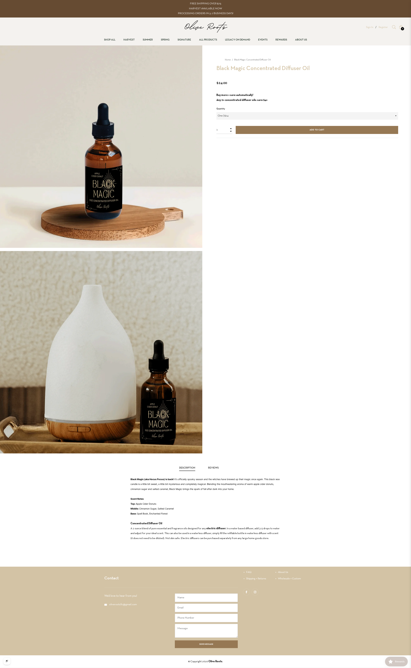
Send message (206, 644)
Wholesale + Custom (289, 578)
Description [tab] (187, 468)
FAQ (248, 572)
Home (228, 60)
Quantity (220, 109)
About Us (283, 572)
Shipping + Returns (256, 578)
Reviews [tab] (213, 468)
